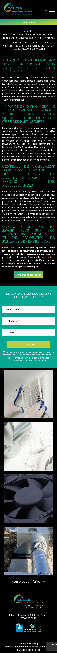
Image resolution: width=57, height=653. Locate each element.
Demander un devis (28, 275)
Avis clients (28, 22)
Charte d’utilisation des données (21, 646)
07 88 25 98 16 (46, 10)
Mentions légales (27, 643)
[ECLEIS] (18, 10)
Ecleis (27, 128)
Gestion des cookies (29, 649)
